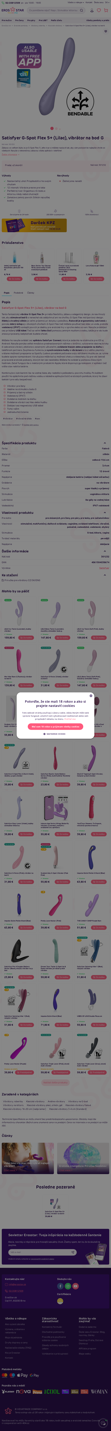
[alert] (55, 715)
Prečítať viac (70, 719)
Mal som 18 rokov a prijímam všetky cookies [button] (55, 726)
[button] (55, 734)
